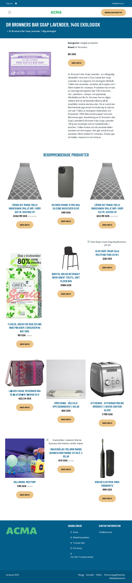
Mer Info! (76, 63)
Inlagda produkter (89, 43)
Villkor (99, 574)
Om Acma (77, 548)
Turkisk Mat (79, 542)
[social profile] (16, 3)
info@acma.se (118, 3)
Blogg (81, 574)
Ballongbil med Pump (25, 482)
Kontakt (90, 574)
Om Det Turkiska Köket (82, 557)
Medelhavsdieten (81, 537)
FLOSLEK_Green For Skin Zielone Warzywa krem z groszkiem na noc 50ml (25, 327)
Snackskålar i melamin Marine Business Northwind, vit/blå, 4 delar (66, 453)
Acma (75, 532)
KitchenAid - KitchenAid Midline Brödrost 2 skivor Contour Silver (107, 406)
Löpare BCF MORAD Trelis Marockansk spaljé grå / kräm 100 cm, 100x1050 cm (25, 208)
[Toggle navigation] (9, 12)
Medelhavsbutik (113, 12)
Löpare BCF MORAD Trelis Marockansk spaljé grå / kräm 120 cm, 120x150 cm (107, 208)
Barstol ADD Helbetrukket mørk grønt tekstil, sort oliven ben (66, 277)
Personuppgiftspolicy (114, 574)
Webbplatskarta (117, 578)
